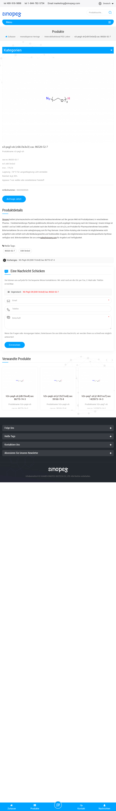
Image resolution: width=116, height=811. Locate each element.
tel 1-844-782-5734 (34, 3)
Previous (107, 360)
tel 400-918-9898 (12, 3)
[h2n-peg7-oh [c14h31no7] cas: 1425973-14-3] (96, 380)
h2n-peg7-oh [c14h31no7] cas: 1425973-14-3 (96, 397)
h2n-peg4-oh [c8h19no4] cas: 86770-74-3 (20, 397)
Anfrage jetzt (14, 199)
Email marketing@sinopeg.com (64, 3)
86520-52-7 (10, 251)
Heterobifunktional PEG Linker (57, 36)
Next (112, 360)
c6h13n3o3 (25, 251)
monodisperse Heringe (30, 36)
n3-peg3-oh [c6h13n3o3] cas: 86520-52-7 (41, 292)
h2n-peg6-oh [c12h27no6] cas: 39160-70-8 (58, 397)
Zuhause (11, 36)
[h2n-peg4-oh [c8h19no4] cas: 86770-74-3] (19, 380)
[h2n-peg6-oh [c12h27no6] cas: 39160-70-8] (58, 380)
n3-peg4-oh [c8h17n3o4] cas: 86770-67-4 (37, 260)
